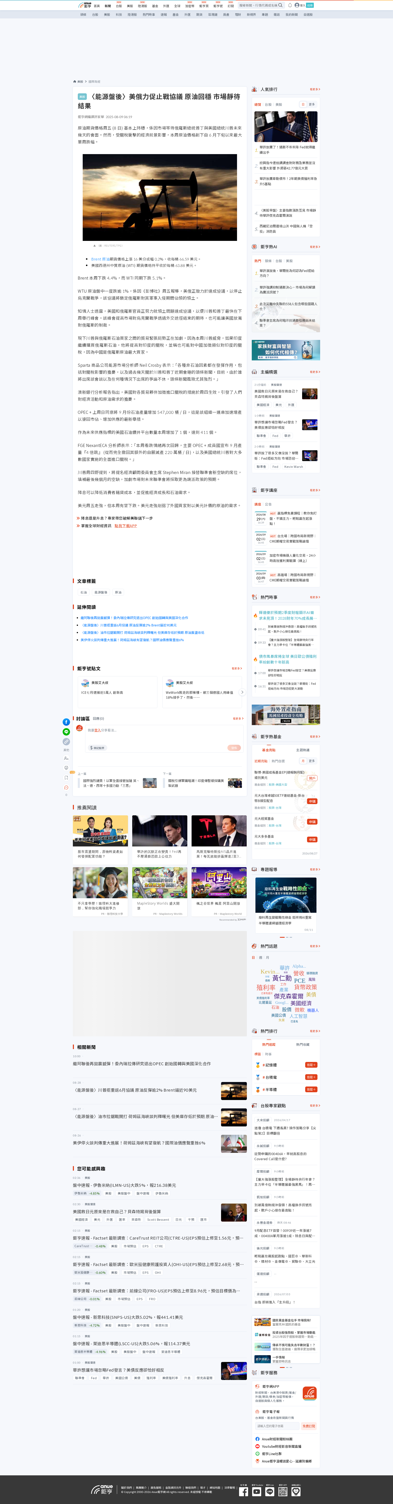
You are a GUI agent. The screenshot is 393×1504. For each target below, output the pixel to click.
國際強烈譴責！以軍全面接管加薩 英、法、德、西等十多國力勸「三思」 (111, 783)
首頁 (97, 6)
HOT (273, 513)
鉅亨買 (204, 6)
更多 (312, 104)
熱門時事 (149, 14)
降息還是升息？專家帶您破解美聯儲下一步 (117, 518)
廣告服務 (156, 1487)
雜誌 (277, 14)
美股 (130, 6)
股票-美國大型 (278, 784)
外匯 (166, 6)
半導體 (271, 1089)
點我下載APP (126, 525)
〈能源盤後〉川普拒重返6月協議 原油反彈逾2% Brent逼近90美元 (129, 625)
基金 (155, 6)
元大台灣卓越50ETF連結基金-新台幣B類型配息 (279, 798)
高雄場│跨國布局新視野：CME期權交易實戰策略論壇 (293, 577)
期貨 (199, 14)
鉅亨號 (218, 6)
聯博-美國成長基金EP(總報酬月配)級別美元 (279, 775)
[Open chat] (66, 788)
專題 (265, 14)
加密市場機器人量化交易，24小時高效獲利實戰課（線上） (293, 558)
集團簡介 (141, 1487)
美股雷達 (276, 384)
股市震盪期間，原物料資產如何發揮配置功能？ (100, 854)
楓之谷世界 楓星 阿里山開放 (218, 903)
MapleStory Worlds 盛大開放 (158, 905)
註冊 (310, 5)
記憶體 (271, 1064)
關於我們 (126, 1487)
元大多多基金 (264, 836)
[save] (66, 777)
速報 (164, 14)
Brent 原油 (100, 259)
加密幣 (189, 6)
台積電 (271, 1077)
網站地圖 (215, 1487)
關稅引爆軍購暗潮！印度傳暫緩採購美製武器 (196, 783)
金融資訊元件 (173, 1487)
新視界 (251, 14)
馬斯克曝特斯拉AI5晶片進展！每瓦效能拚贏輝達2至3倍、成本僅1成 (217, 854)
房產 (226, 14)
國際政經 (95, 81)
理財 (238, 14)
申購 (312, 801)
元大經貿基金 (264, 818)
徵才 (203, 1487)
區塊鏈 (212, 14)
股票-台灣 (275, 808)
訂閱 (231, 6)
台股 (119, 6)
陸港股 (142, 6)
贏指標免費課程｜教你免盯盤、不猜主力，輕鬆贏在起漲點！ (293, 518)
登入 (302, 5)
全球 (177, 6)
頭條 (83, 14)
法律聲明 (229, 1487)
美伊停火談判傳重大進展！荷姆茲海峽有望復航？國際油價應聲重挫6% (132, 639)
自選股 (308, 14)
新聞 (108, 6)
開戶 (312, 778)
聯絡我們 (190, 1487)
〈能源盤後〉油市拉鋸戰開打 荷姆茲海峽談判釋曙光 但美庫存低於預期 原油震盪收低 (142, 632)
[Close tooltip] (100, 787)
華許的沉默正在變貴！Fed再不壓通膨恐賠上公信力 (159, 854)
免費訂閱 (309, 1426)
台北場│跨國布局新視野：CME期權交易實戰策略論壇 (293, 538)
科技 (119, 14)
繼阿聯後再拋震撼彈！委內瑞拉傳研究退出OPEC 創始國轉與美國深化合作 (134, 617)
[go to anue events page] (290, 5)
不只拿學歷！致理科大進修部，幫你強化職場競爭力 (99, 905)
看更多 (236, 668)
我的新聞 (292, 14)
